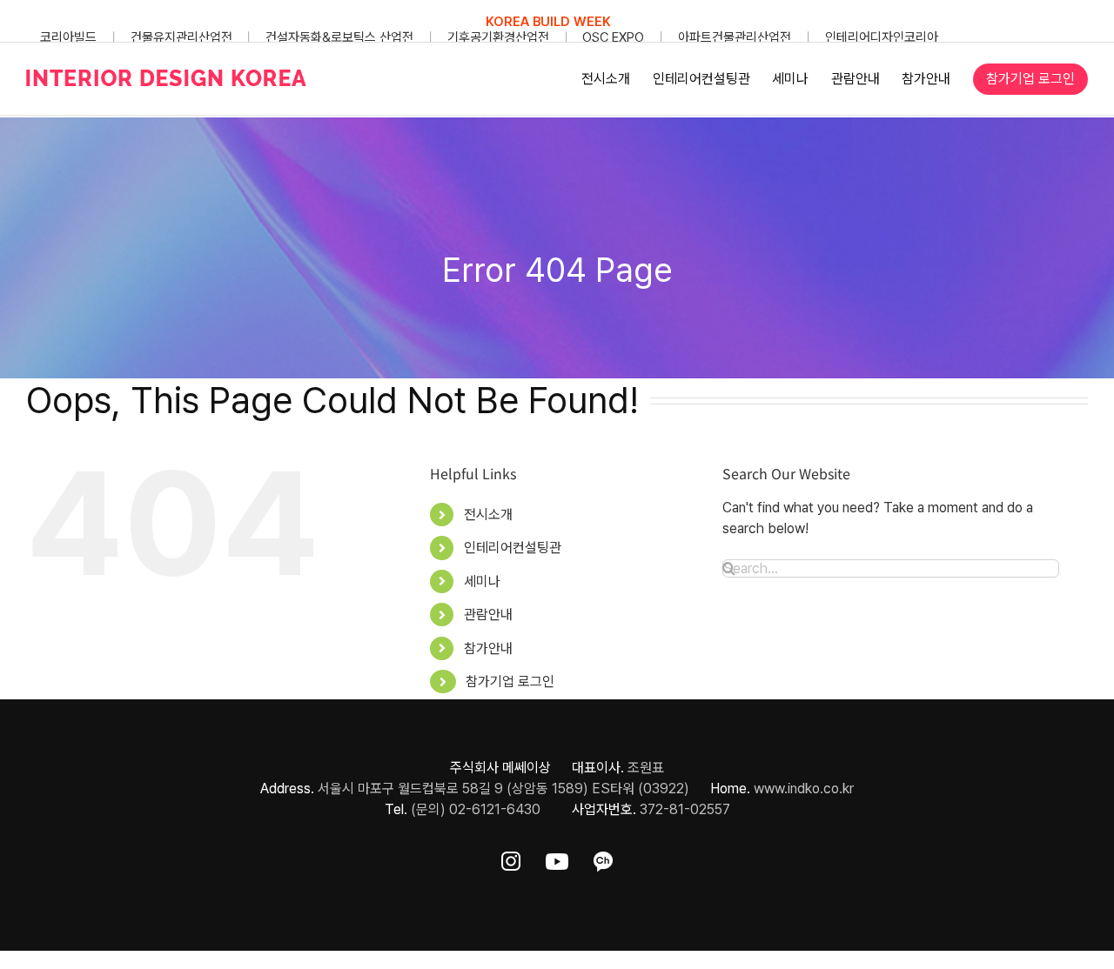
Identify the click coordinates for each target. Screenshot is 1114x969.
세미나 (482, 581)
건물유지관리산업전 (181, 37)
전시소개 (488, 514)
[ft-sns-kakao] (603, 858)
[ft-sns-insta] (511, 858)
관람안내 (488, 614)
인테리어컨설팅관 (512, 547)
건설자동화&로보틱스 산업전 (339, 37)
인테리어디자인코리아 (881, 37)
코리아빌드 (68, 37)
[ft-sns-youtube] (557, 858)
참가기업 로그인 (510, 681)
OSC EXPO (613, 37)
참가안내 (488, 648)
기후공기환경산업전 (498, 37)
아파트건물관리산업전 (734, 37)
